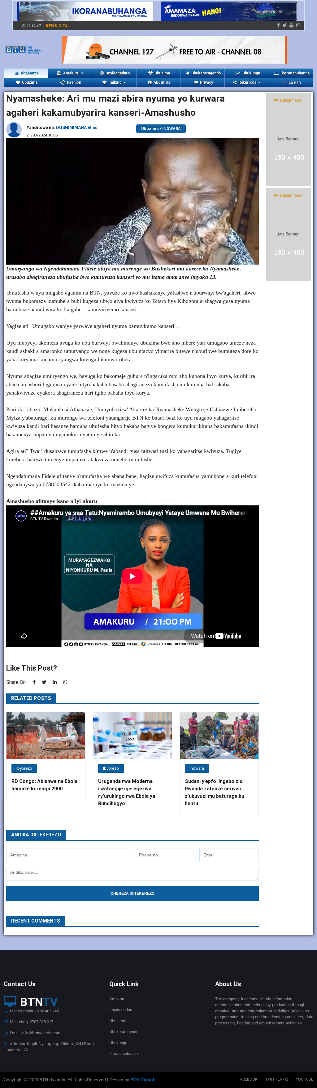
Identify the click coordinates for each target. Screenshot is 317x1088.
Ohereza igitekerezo (132, 893)
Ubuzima (162, 73)
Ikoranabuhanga (295, 73)
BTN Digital (142, 1079)
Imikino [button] (115, 82)
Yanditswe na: (62, 127)
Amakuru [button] (71, 73)
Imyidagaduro (118, 73)
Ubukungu (251, 73)
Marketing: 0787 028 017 (31, 1021)
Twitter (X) (276, 1079)
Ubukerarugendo (206, 73)
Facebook (247, 1079)
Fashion (74, 82)
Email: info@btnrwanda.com (34, 1033)
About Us (162, 82)
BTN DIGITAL (58, 26)
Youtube (304, 1079)
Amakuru (117, 999)
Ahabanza (29, 73)
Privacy (206, 82)
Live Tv (295, 82)
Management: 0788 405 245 (34, 1011)
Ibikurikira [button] (247, 82)
